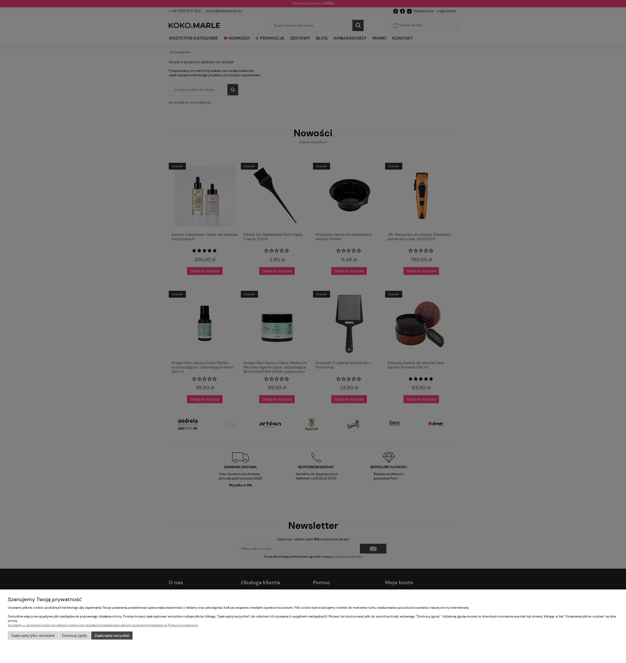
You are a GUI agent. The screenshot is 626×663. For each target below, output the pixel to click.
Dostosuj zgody (74, 635)
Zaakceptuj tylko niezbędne (33, 635)
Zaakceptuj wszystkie (112, 635)
